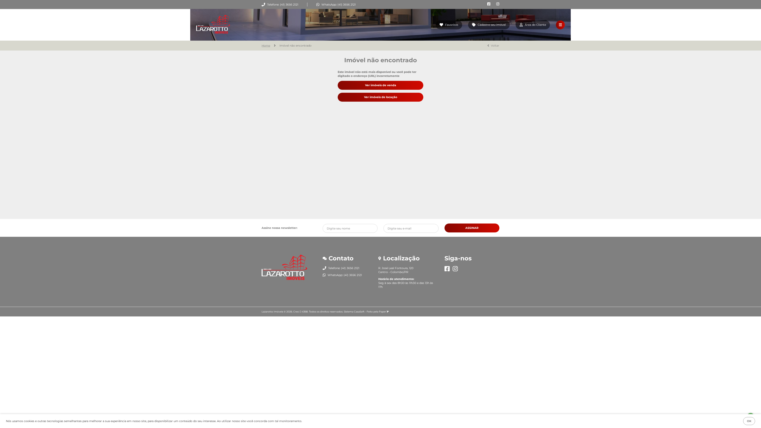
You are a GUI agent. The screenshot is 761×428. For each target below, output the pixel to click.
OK (749, 421)
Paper (383, 311)
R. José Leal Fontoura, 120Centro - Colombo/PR (395, 270)
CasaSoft (359, 311)
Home (266, 45)
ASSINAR (471, 228)
